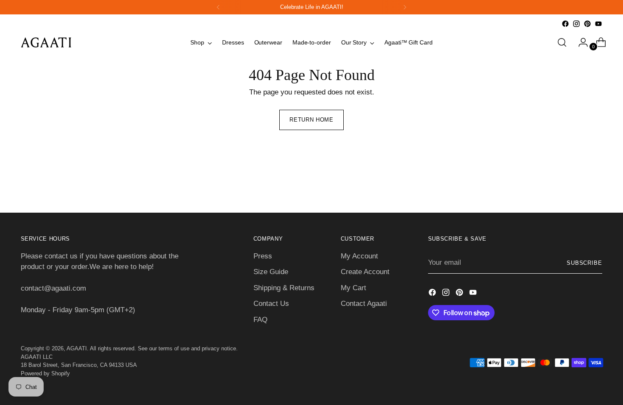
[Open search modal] (561, 42)
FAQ (260, 320)
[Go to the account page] (579, 42)
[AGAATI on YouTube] (598, 24)
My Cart (353, 288)
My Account (359, 256)
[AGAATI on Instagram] (576, 24)
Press (262, 256)
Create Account (365, 272)
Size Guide (270, 272)
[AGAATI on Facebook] (565, 24)
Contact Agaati (364, 304)
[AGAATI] (46, 42)
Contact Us (271, 304)
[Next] (404, 7)
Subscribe (585, 263)
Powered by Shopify (45, 373)
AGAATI (77, 348)
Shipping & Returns (283, 288)
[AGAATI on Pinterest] (587, 24)
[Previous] (218, 7)
